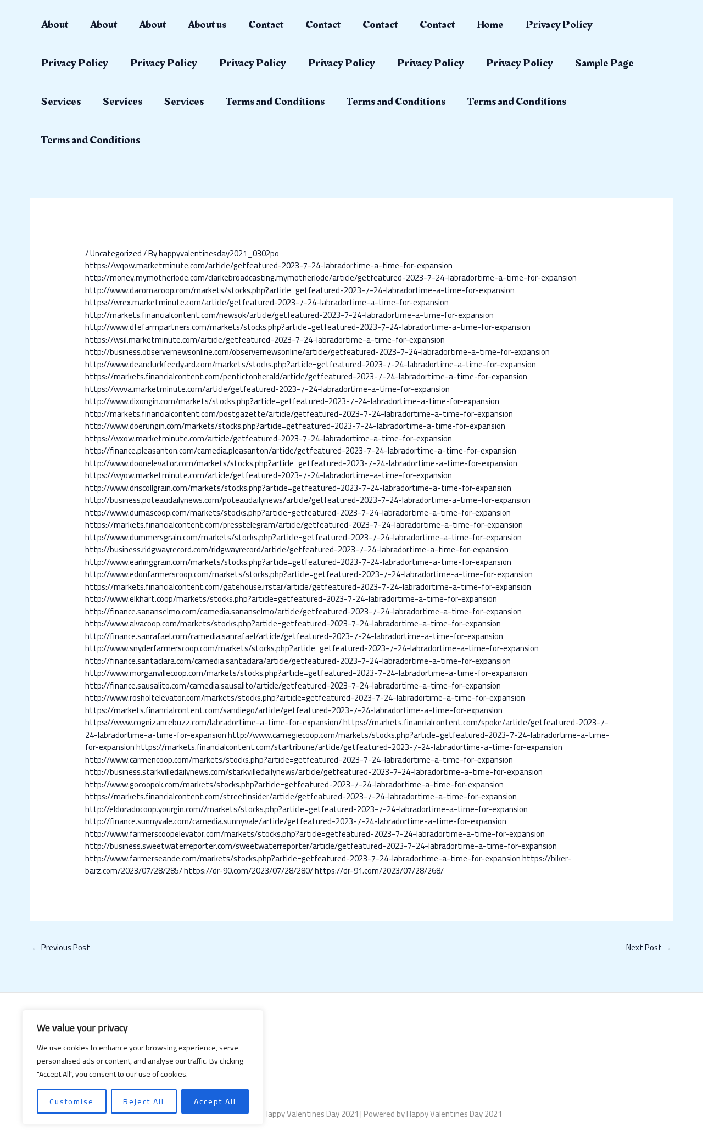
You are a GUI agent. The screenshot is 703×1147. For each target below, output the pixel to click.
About (54, 24)
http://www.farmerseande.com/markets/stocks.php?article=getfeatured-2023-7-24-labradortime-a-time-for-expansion (303, 858)
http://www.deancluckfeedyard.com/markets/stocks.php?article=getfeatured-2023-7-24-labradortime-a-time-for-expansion (310, 364)
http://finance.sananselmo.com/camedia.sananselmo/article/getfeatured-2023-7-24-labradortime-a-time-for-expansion (303, 611)
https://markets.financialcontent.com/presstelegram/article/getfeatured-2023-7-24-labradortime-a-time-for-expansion (304, 525)
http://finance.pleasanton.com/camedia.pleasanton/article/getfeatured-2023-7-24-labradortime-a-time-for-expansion (300, 450)
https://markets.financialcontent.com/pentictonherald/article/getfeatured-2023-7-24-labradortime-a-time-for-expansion (306, 376)
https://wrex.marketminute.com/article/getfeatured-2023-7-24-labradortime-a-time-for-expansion (267, 302)
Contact (265, 24)
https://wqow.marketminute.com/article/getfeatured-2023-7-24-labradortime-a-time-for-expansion (269, 265)
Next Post (649, 947)
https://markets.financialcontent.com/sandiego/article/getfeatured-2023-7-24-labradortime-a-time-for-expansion (294, 710)
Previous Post (60, 947)
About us (207, 24)
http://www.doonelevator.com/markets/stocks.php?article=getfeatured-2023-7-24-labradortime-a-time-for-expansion (301, 463)
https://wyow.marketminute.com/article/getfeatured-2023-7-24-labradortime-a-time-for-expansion (268, 475)
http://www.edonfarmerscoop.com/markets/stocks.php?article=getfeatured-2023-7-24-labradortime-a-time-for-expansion (309, 574)
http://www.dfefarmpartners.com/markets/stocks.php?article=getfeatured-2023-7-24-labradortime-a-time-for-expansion (308, 327)
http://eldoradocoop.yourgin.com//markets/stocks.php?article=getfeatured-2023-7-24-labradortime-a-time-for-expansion (306, 809)
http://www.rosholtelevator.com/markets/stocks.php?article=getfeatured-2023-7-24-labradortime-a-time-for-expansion (305, 698)
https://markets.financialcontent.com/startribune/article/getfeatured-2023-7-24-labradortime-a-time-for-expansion (349, 747)
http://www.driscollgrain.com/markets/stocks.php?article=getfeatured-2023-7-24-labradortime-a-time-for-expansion (298, 488)
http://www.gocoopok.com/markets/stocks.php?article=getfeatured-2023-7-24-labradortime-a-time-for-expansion (294, 784)
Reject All (143, 1101)
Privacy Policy (559, 24)
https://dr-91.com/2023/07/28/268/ (379, 871)
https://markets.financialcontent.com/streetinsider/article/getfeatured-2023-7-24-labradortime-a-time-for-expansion (301, 796)
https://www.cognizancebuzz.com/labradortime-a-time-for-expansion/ (213, 722)
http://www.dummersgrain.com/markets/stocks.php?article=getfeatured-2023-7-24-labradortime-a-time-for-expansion (303, 537)
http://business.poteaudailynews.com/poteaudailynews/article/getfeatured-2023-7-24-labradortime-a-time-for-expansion (308, 500)
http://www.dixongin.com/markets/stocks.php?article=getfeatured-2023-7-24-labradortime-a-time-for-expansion (292, 401)
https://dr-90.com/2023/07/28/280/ (248, 871)
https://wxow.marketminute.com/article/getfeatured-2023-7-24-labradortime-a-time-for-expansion (268, 438)
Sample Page (604, 63)
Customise (71, 1101)
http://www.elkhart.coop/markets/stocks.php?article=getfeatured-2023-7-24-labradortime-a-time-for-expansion (291, 599)
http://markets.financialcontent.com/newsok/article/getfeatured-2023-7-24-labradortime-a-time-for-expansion (289, 315)
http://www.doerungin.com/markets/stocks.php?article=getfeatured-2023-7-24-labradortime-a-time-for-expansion (295, 426)
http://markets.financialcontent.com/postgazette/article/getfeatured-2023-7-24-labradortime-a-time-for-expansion (299, 414)
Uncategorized (116, 253)
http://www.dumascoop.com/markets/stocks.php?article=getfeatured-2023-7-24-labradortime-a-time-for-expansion (298, 513)
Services (61, 101)
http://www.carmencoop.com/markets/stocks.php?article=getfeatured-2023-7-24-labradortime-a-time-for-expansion (299, 760)
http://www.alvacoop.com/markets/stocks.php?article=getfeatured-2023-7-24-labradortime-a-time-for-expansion (293, 623)
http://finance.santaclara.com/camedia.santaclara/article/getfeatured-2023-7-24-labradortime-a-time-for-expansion (298, 661)
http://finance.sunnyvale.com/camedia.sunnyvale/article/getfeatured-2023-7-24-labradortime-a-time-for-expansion (295, 821)
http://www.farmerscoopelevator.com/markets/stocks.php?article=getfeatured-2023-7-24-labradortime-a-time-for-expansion (315, 834)
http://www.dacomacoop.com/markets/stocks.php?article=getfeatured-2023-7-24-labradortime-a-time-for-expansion (300, 290)
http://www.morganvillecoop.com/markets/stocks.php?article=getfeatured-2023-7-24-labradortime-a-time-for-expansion (306, 673)
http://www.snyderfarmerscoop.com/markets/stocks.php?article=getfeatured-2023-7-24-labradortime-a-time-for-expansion (312, 648)
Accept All (215, 1101)
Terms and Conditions (275, 101)
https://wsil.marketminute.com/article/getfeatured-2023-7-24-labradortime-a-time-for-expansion (265, 340)
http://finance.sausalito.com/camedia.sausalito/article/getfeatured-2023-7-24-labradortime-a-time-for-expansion (293, 685)
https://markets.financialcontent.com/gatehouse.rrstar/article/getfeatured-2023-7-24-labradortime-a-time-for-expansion (308, 587)
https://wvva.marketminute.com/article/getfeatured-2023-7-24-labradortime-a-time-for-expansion (267, 389)
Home (490, 24)
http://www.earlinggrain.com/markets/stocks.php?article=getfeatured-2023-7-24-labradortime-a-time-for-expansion (298, 562)
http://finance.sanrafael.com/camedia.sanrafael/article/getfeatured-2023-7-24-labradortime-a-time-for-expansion (294, 636)
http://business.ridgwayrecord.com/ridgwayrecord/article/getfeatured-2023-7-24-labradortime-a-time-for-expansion (297, 549)
